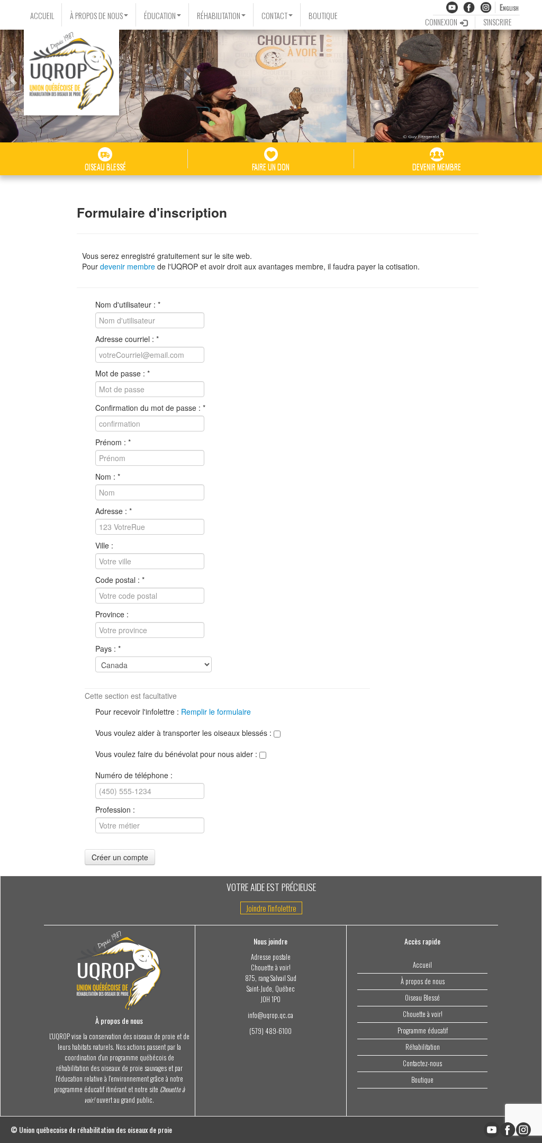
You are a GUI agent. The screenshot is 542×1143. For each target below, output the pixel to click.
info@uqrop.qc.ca (270, 1015)
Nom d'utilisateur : (125, 304)
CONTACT (274, 15)
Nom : (105, 476)
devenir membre (127, 266)
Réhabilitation (422, 1047)
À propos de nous (423, 981)
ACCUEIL (42, 15)
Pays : (105, 648)
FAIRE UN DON (271, 166)
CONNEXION (441, 22)
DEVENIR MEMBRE (436, 166)
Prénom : (110, 442)
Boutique (422, 1080)
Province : (112, 614)
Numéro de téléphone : (134, 775)
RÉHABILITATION (218, 15)
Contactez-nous (422, 1063)
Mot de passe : (120, 373)
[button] (10, 74)
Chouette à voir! (422, 1014)
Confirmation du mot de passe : (148, 407)
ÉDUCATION (160, 15)
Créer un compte (120, 857)
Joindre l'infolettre (271, 908)
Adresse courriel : (124, 339)
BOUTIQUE (323, 15)
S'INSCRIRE (497, 22)
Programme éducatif (423, 1030)
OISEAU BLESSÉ (105, 166)
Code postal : (117, 579)
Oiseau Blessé (422, 998)
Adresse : (111, 511)
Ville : (104, 545)
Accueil (422, 965)
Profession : (115, 809)
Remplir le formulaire (216, 711)
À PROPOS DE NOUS (96, 15)
